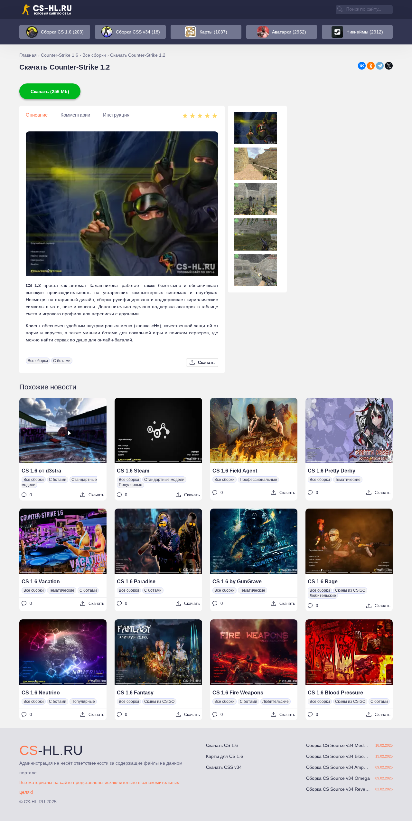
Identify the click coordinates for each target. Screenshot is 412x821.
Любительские (323, 595)
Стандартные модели (164, 479)
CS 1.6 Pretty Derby (331, 470)
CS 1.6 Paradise (136, 581)
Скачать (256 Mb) (50, 91)
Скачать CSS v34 (224, 767)
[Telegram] (380, 66)
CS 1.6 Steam (133, 470)
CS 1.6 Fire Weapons (237, 692)
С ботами (61, 360)
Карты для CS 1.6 (224, 756)
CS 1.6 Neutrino (41, 692)
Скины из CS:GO (350, 590)
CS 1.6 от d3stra (41, 470)
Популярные (130, 484)
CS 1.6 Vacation (41, 581)
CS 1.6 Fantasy (135, 692)
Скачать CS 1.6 (222, 745)
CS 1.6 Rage (323, 581)
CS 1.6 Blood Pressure (335, 692)
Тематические (347, 479)
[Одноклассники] (371, 66)
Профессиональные (258, 479)
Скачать (206, 362)
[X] (389, 66)
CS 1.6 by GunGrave (237, 581)
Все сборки (38, 360)
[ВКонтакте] (362, 66)
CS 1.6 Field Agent (234, 470)
